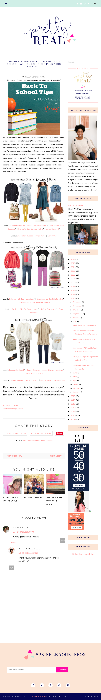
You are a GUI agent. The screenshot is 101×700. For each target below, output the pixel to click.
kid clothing (40, 440)
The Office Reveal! (76, 205)
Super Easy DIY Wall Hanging (84, 325)
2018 (73, 290)
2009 (73, 419)
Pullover (12, 299)
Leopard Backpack (16, 370)
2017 (73, 294)
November (77, 306)
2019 (73, 286)
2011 (73, 411)
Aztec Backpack (52, 229)
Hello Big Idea (39, 696)
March (75, 384)
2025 (73, 263)
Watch (40, 373)
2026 (73, 259)
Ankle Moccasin (39, 225)
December (77, 302)
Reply (63, 541)
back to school (29, 440)
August (76, 317)
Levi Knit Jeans (31, 380)
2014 (73, 400)
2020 (73, 283)
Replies (14, 543)
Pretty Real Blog (29, 548)
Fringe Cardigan (16, 380)
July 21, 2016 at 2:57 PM (28, 553)
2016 (73, 298)
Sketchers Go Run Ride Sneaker (50, 299)
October (76, 310)
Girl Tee (14, 309)
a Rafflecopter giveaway (13, 409)
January (76, 392)
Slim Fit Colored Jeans (29, 309)
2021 (73, 279)
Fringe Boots (46, 380)
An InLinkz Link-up (10, 405)
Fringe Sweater (33, 370)
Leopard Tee (59, 380)
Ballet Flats (30, 373)
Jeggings (30, 299)
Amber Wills (21, 527)
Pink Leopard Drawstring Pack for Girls (34, 302)
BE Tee (21, 299)
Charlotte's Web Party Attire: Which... (54, 500)
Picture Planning (33, 497)
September (77, 314)
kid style (49, 440)
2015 (73, 396)
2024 (73, 267)
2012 (73, 408)
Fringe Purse (40, 236)
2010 (73, 415)
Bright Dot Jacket (48, 309)
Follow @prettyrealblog (83, 554)
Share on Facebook (16, 433)
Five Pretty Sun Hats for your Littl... (11, 500)
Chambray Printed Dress (21, 225)
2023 (73, 271)
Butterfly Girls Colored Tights (30, 229)
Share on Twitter (42, 433)
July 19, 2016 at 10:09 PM (23, 532)
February (76, 388)
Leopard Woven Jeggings (52, 370)
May (75, 376)
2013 (73, 404)
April (75, 380)
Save (60, 433)
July (74, 321)
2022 (73, 275)
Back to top (91, 697)
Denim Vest (52, 236)
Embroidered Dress (25, 236)
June (75, 373)
